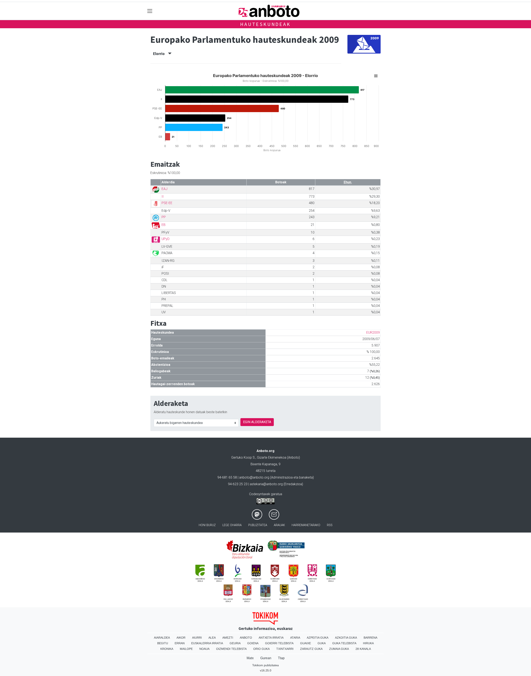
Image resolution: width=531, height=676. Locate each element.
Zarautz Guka (311, 648)
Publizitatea (257, 525)
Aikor (181, 637)
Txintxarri (285, 648)
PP (164, 217)
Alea (212, 637)
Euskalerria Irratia (207, 643)
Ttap (281, 658)
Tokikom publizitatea (265, 665)
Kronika (166, 648)
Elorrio (160, 53)
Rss (329, 525)
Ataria (295, 637)
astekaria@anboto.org (266, 484)
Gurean (265, 658)
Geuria (235, 643)
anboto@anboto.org (254, 477)
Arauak (279, 525)
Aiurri (197, 637)
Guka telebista (344, 643)
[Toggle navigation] (149, 11)
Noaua (204, 648)
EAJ (164, 189)
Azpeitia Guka (317, 637)
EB (164, 225)
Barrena (370, 637)
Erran (180, 643)
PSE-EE (167, 203)
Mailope (186, 648)
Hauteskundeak (265, 24)
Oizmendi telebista (231, 648)
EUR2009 (373, 332)
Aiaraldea (162, 637)
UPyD (165, 239)
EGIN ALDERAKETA (257, 422)
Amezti (227, 637)
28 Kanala (363, 648)
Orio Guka (261, 648)
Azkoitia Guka (346, 637)
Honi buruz (207, 525)
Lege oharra (232, 525)
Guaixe (305, 643)
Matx (250, 658)
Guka (322, 643)
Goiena (252, 643)
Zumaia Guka (339, 648)
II (163, 196)
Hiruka (368, 643)
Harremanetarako (306, 525)
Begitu (162, 643)
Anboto (246, 637)
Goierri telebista (279, 643)
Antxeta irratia (271, 637)
